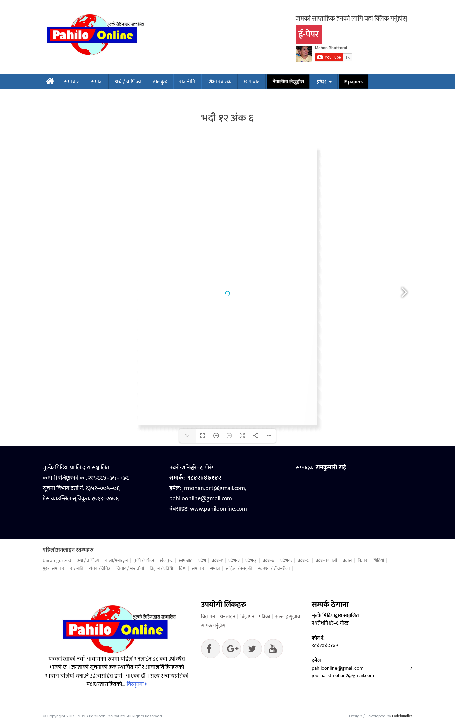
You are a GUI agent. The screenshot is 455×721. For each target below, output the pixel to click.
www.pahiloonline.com (218, 509)
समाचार (71, 81)
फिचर (362, 560)
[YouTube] (273, 650)
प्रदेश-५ (286, 560)
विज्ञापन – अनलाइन (218, 617)
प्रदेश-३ (251, 560)
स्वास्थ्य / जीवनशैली (274, 568)
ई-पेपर (308, 34)
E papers (353, 81)
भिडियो (378, 560)
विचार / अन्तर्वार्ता (130, 568)
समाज (97, 81)
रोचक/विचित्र (99, 568)
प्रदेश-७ (304, 560)
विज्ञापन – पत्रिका (255, 617)
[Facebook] (210, 650)
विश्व (182, 568)
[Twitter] (231, 650)
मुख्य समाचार (53, 568)
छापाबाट (252, 81)
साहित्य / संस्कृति (239, 568)
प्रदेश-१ (217, 560)
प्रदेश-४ (268, 560)
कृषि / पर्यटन (144, 560)
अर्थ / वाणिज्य (128, 81)
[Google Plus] (252, 650)
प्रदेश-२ (234, 560)
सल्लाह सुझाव (287, 617)
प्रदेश (321, 82)
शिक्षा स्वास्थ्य (219, 81)
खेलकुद (160, 81)
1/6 (188, 435)
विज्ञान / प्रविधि (161, 568)
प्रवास (347, 560)
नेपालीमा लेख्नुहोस (288, 81)
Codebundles (402, 716)
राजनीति (187, 81)
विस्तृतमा (136, 684)
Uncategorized (57, 560)
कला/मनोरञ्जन (116, 560)
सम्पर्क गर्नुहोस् (213, 626)
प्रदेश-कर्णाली (326, 560)
